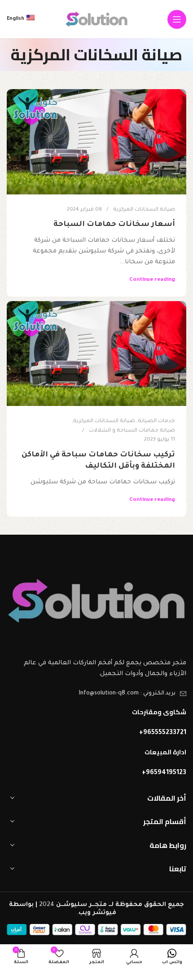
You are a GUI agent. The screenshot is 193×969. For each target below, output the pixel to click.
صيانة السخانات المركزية (144, 210)
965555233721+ (162, 733)
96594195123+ (164, 773)
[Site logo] (96, 19)
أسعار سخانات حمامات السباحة (114, 225)
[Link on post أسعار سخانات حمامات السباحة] (96, 141)
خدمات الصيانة (156, 421)
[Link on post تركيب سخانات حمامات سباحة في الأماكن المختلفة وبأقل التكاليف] (96, 353)
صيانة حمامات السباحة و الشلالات (132, 431)
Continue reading (152, 280)
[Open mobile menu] (177, 19)
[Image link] (96, 601)
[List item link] (96, 694)
